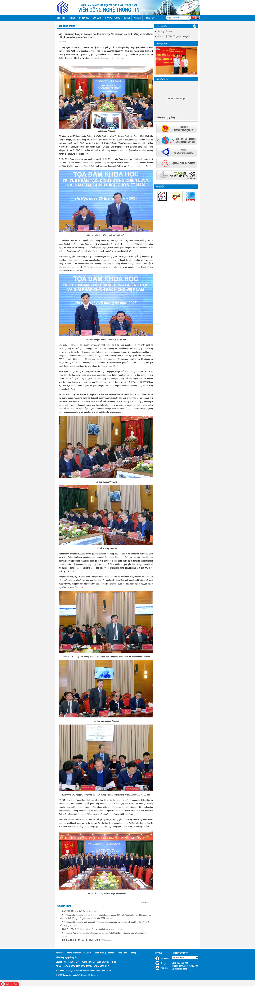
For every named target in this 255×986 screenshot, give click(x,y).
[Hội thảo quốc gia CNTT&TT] (177, 167)
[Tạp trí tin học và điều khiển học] (177, 179)
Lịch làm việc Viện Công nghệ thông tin (173, 36)
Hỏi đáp (133, 952)
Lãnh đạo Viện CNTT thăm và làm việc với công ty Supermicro (88, 929)
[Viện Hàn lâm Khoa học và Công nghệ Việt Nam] (177, 144)
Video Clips (122, 952)
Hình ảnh (110, 952)
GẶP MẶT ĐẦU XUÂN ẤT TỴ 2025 (76, 911)
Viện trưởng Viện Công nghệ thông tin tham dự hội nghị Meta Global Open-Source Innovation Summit (104, 932)
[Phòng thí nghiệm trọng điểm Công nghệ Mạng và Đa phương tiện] (177, 155)
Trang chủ (59, 952)
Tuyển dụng (99, 952)
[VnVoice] (190, 196)
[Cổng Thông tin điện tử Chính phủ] (177, 132)
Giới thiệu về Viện (164, 31)
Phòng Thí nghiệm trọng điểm (79, 952)
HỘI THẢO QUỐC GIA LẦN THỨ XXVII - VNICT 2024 (83, 939)
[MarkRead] (176, 196)
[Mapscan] (162, 196)
